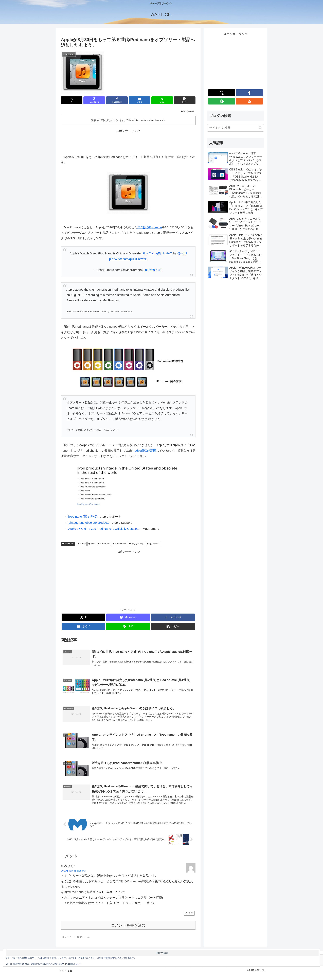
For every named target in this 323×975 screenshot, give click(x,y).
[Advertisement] (128, 141)
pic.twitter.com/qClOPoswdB (128, 259)
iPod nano (69, 544)
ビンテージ (154, 544)
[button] (184, 100)
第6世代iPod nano (149, 227)
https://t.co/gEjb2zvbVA (156, 253)
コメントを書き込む (128, 925)
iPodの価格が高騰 (144, 450)
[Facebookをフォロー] (249, 92)
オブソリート (138, 544)
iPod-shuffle (120, 544)
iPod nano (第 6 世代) (82, 516)
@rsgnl (182, 253)
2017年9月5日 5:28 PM (73, 870)
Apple (83, 544)
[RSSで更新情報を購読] (249, 101)
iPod (93, 544)
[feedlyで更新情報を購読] (221, 101)
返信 (190, 913)
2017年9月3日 (153, 270)
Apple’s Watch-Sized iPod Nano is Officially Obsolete (103, 528)
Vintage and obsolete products (88, 522)
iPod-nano (105, 544)
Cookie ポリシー (73, 964)
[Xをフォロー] (221, 92)
